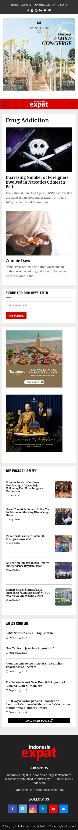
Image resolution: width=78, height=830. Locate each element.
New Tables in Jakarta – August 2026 (30, 648)
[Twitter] (23, 809)
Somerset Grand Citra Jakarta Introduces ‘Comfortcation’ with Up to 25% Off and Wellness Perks (28, 592)
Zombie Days (18, 260)
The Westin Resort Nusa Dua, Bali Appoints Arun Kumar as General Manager (38, 683)
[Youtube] (53, 809)
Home (14, 4)
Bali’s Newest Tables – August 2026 (29, 633)
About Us (26, 4)
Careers (62, 4)
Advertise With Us (44, 4)
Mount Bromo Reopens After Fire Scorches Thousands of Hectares (34, 665)
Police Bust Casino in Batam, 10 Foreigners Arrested (25, 538)
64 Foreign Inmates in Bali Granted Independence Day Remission (27, 564)
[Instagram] (33, 809)
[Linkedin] (43, 809)
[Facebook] (12, 809)
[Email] (63, 809)
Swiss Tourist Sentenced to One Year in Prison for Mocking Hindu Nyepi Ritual (28, 512)
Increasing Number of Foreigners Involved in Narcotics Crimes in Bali (37, 182)
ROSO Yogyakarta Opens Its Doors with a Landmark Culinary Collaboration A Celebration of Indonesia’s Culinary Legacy (38, 704)
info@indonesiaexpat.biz (47, 790)
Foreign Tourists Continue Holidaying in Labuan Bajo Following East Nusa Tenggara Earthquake (24, 487)
